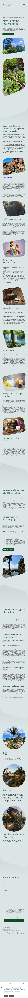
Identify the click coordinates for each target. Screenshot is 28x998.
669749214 (9, 927)
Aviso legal (17, 991)
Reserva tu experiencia (8, 34)
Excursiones (7, 178)
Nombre (6, 882)
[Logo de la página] (7, 7)
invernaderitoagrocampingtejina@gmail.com (11, 930)
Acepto (5, 996)
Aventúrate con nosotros (8, 549)
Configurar (6, 992)
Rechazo (12, 996)
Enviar (14, 920)
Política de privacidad (8, 991)
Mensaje (5, 890)
